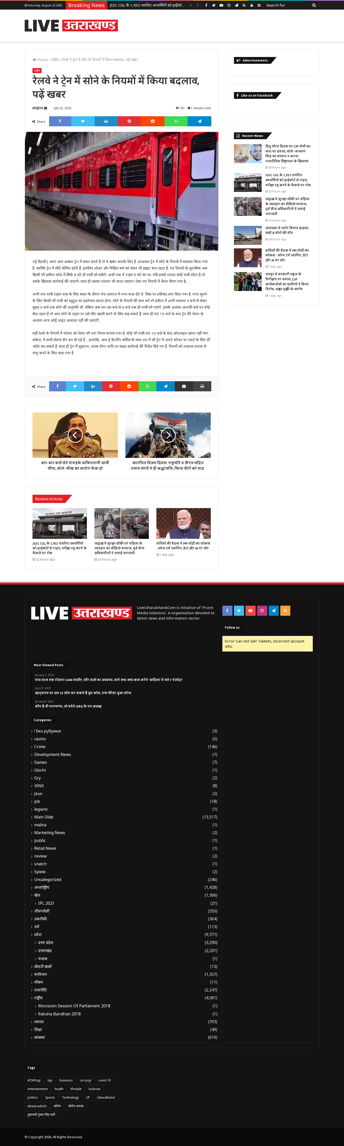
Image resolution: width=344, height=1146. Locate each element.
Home (42, 59)
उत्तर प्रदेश (45, 942)
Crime (39, 746)
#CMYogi (34, 1080)
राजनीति (40, 990)
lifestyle (76, 1089)
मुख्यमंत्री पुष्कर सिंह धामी (41, 1114)
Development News (52, 754)
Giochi (40, 770)
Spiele (40, 871)
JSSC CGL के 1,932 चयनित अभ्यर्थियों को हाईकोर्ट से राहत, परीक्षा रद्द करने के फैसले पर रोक (59, 548)
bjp (50, 1080)
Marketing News (49, 832)
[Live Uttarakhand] (71, 26)
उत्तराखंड (45, 950)
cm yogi (85, 1080)
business (66, 1080)
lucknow (94, 1089)
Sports (50, 1097)
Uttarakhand (106, 1097)
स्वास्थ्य (39, 1037)
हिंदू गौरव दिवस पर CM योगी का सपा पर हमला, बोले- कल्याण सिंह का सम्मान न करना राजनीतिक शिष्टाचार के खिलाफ (288, 153)
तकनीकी (40, 919)
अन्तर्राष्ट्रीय (41, 887)
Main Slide (43, 817)
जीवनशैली (41, 911)
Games (40, 762)
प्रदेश (38, 934)
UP (88, 1097)
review (40, 856)
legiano (41, 809)
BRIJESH (37, 108)
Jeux (38, 793)
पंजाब (42, 958)
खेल (37, 895)
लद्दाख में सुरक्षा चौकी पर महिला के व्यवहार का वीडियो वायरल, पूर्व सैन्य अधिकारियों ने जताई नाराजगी (180, 5)
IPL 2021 (46, 903)
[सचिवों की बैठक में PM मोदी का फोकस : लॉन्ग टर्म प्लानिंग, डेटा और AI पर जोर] (183, 523)
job (37, 801)
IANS (39, 785)
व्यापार (39, 1021)
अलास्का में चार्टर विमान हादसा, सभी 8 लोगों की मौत (287, 230)
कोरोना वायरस (76, 1106)
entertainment (37, 1089)
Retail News (45, 848)
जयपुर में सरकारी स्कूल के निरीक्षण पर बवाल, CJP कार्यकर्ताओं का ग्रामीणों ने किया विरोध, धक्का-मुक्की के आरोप (286, 281)
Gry (37, 778)
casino (40, 739)
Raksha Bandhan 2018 (59, 1014)
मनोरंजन (40, 974)
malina (40, 825)
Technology (70, 1097)
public (40, 840)
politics (32, 1097)
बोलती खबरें (43, 966)
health (59, 1089)
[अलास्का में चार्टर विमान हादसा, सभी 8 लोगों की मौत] (248, 235)
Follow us (232, 627)
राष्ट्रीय (55, 59)
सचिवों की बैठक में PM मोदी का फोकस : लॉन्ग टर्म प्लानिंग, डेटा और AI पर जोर (183, 546)
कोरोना (57, 1106)
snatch (40, 864)
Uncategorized (47, 879)
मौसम (38, 982)
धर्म (36, 926)
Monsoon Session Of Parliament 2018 (74, 1006)
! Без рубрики (47, 731)
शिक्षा (38, 1029)
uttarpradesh (37, 1106)
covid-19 (104, 1080)
